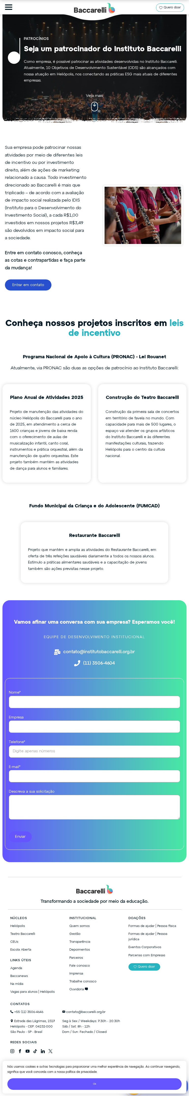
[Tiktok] (35, 1052)
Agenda (16, 968)
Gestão (74, 934)
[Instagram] (12, 1052)
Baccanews (19, 976)
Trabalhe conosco (82, 981)
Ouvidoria (77, 989)
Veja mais (94, 96)
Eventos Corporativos (144, 947)
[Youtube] (28, 1052)
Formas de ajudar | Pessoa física (152, 926)
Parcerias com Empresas (146, 955)
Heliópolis (17, 926)
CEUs (14, 941)
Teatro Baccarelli (22, 934)
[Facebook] (20, 1052)
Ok (94, 1084)
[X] (50, 1052)
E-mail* (14, 767)
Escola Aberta (20, 949)
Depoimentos (79, 949)
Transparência (79, 941)
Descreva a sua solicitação (31, 791)
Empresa (16, 717)
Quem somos (79, 926)
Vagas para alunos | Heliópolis (32, 991)
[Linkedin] (43, 1052)
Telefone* (17, 742)
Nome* (15, 692)
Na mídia (16, 984)
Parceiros (76, 957)
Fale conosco (79, 965)
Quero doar (172, 7)
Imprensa (76, 973)
